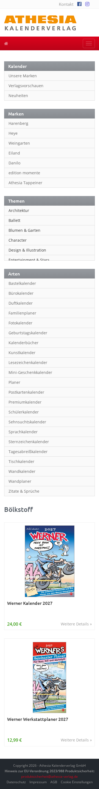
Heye (13, 133)
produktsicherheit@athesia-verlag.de (49, 776)
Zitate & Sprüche (24, 491)
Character (18, 240)
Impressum (38, 782)
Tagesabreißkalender (28, 451)
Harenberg (18, 123)
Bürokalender (21, 293)
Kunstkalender (22, 352)
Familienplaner (22, 313)
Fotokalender (20, 322)
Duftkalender (21, 303)
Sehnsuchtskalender (27, 421)
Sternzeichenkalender (29, 441)
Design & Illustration (27, 250)
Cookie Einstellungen (77, 782)
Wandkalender (22, 471)
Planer (14, 382)
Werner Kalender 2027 (30, 603)
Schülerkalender (24, 412)
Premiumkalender (25, 402)
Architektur (19, 210)
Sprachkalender (23, 431)
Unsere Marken (23, 75)
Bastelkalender (22, 283)
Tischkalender (21, 461)
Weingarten (19, 143)
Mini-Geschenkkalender (30, 372)
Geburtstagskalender (28, 332)
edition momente (24, 172)
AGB (53, 782)
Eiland (14, 153)
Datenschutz (16, 782)
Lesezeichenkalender (28, 362)
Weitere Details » (76, 624)
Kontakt (66, 4)
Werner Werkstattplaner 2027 (37, 719)
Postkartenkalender (26, 392)
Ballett (14, 220)
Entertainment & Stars (29, 260)
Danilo (14, 162)
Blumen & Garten (24, 230)
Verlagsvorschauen (26, 85)
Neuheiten (18, 95)
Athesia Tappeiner (25, 182)
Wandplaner (20, 481)
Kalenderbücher (23, 342)
